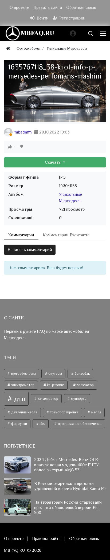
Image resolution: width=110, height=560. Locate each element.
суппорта (78, 399)
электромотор (22, 385)
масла (96, 412)
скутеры (55, 373)
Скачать (53, 162)
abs (42, 424)
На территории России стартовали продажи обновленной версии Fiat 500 (68, 507)
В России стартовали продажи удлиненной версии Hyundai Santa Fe (69, 486)
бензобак (82, 373)
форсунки (18, 424)
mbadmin (23, 132)
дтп (19, 398)
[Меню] (103, 33)
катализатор (47, 399)
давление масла (23, 412)
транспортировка (63, 412)
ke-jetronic (55, 385)
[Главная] (8, 48)
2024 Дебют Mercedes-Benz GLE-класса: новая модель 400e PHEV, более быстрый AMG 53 (67, 464)
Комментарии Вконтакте (66, 235)
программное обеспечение (79, 424)
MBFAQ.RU (14, 550)
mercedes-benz (23, 373)
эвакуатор (85, 385)
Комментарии (21, 235)
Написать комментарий (29, 249)
